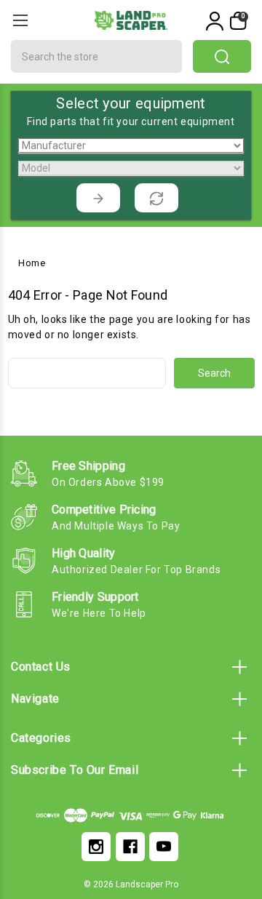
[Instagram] (96, 846)
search (222, 56)
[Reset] (156, 197)
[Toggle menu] (20, 20)
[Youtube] (163, 846)
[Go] (98, 197)
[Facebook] (130, 846)
